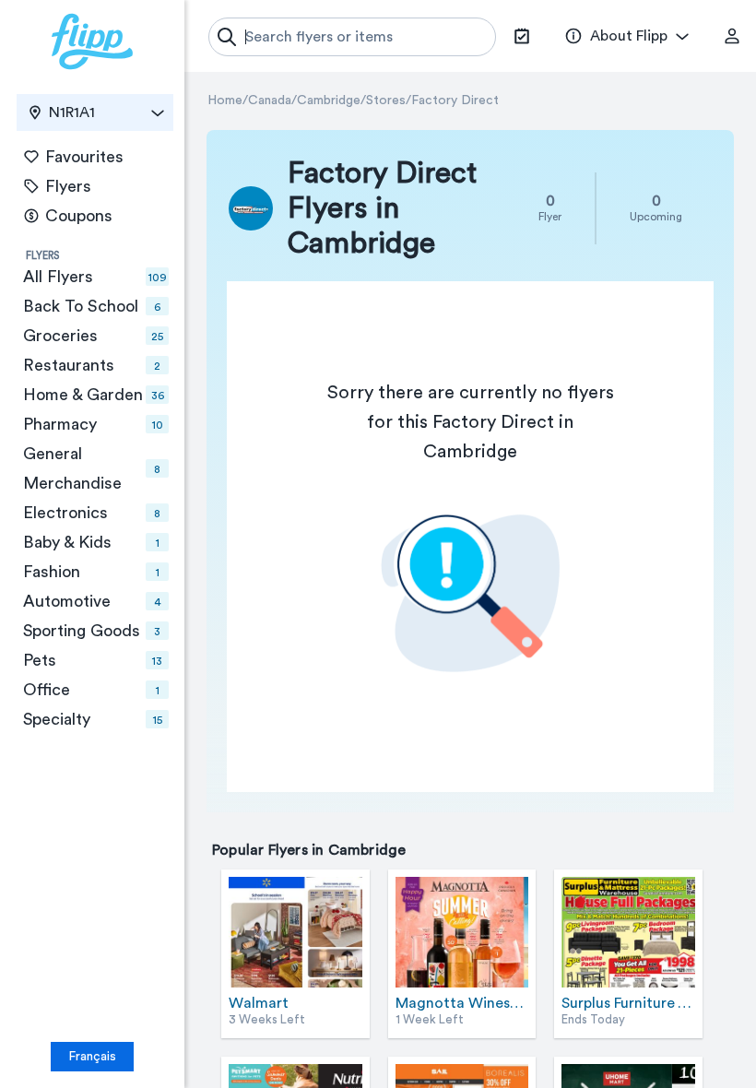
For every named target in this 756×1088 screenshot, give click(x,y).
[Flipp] (92, 41)
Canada (269, 100)
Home (224, 100)
